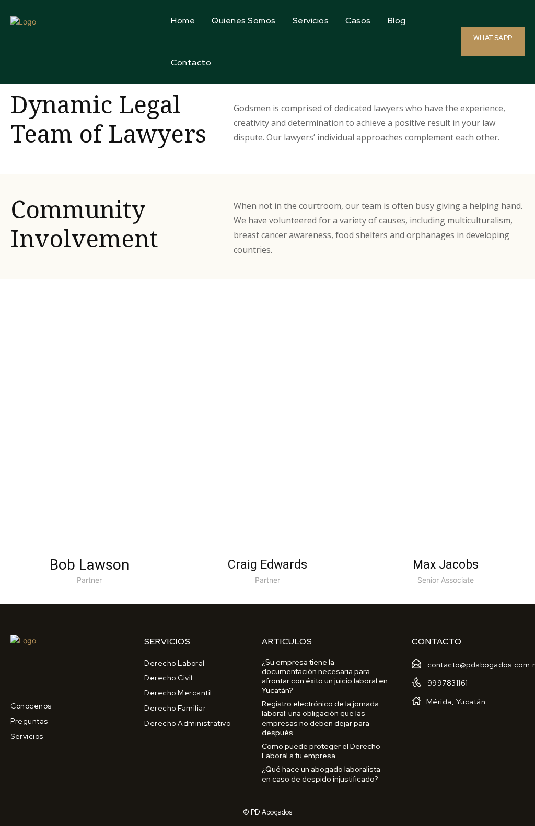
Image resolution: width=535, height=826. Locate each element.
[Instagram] (89, 468)
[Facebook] (65, 468)
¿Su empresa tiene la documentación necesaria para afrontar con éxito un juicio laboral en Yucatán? (325, 676)
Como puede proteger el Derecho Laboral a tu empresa (321, 750)
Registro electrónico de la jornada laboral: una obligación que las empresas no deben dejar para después (320, 718)
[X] (112, 468)
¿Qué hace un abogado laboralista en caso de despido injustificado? (321, 773)
